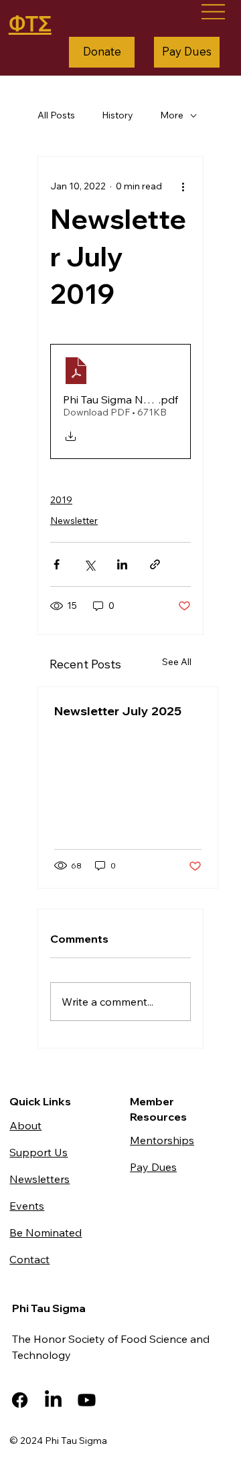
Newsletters (39, 1179)
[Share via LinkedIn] (122, 564)
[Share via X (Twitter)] (89, 564)
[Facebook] (19, 1400)
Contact (29, 1259)
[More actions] (183, 186)
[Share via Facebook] (56, 564)
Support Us (38, 1152)
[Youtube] (86, 1400)
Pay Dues (153, 1167)
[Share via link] (155, 564)
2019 (61, 500)
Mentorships (162, 1140)
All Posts (56, 115)
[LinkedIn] (53, 1400)
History (117, 115)
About (25, 1125)
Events (26, 1205)
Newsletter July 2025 (117, 711)
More (171, 115)
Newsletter (74, 521)
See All (176, 662)
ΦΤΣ (30, 23)
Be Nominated (45, 1232)
